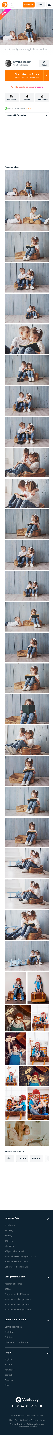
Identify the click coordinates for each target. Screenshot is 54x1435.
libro (9, 1257)
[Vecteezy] (4, 4)
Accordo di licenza (13, 1386)
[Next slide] (42, 1257)
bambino (36, 1257)
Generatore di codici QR (16, 1369)
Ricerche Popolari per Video (18, 1412)
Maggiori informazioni (16, 114)
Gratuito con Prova (27, 75)
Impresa (9, 1340)
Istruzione (9, 1345)
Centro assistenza (13, 1429)
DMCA (8, 1391)
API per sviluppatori (14, 1350)
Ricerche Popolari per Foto (17, 1407)
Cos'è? (29, 108)
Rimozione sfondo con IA (17, 1364)
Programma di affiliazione (17, 1396)
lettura (22, 1257)
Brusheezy (10, 1324)
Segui (44, 65)
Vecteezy (9, 1329)
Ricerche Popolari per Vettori (18, 1402)
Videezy (8, 1334)
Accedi (40, 4)
